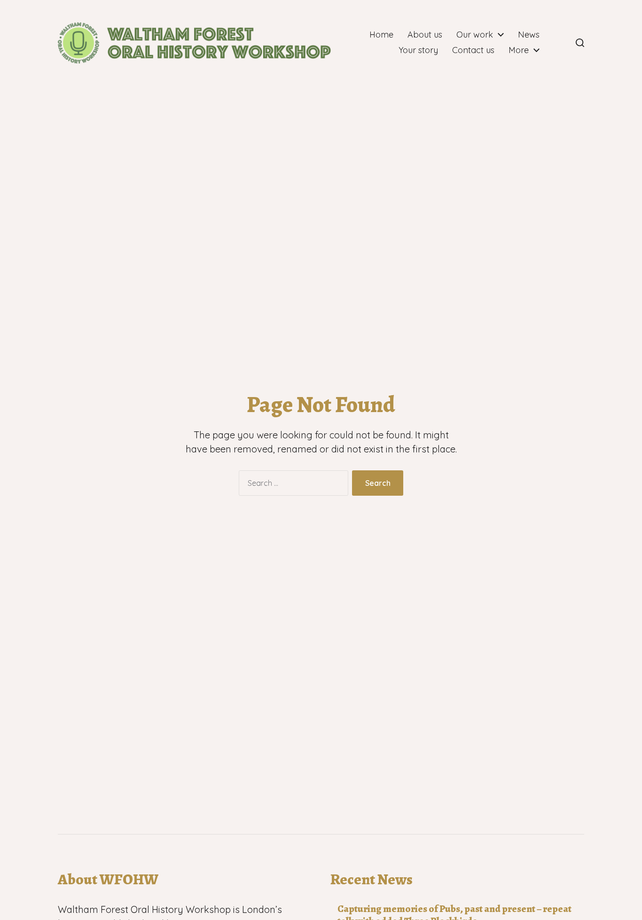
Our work (474, 35)
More (519, 50)
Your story (418, 50)
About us (424, 35)
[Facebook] (559, 42)
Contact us (473, 50)
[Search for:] (291, 484)
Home (381, 35)
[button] (580, 43)
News (529, 35)
